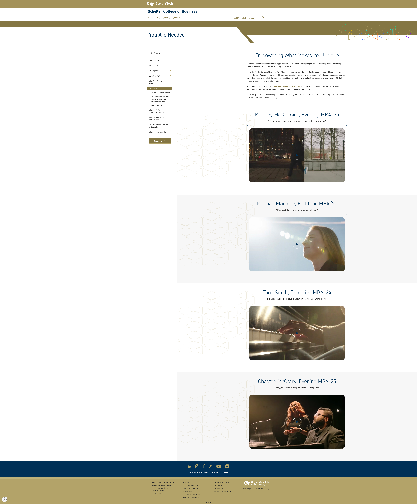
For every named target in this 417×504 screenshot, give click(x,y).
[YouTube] (218, 467)
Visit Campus (203, 473)
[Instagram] (197, 466)
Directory (186, 483)
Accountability (218, 485)
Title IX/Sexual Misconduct (192, 494)
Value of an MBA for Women (160, 93)
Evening (285, 86)
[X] (210, 467)
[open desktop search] (263, 18)
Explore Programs (157, 18)
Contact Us (192, 473)
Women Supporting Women (160, 96)
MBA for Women (179, 18)
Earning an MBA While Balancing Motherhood (158, 100)
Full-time (277, 86)
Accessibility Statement (221, 483)
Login (209, 502)
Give (244, 18)
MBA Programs (168, 18)
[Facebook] (204, 466)
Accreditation (218, 488)
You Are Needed (156, 105)
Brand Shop (216, 473)
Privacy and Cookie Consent (192, 488)
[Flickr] (227, 466)
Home (149, 18)
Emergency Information (191, 485)
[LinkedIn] (189, 467)
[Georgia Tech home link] (160, 4)
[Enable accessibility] (4, 499)
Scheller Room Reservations (223, 491)
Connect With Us (160, 141)
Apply (236, 18)
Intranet (226, 473)
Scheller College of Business (172, 11)
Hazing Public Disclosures (191, 498)
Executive (296, 86)
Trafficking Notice (188, 491)
